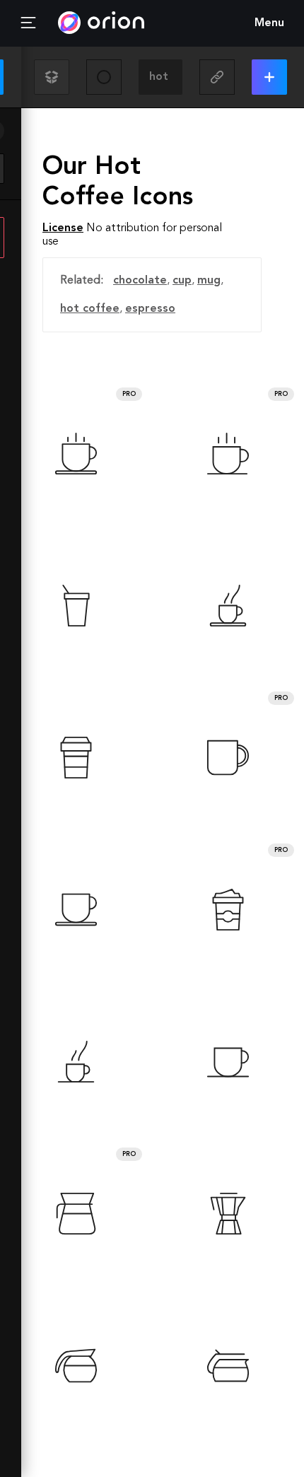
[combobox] (160, 77)
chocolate (140, 280)
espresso (150, 309)
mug (209, 280)
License (62, 228)
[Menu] (28, 23)
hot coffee (89, 309)
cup (182, 280)
